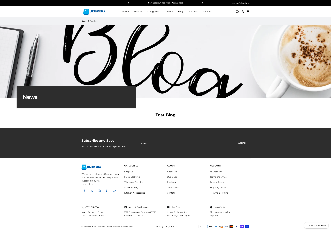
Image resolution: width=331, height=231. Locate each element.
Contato (171, 193)
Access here (177, 3)
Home (125, 11)
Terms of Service (218, 177)
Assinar (242, 143)
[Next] (202, 3)
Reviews (171, 182)
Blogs (181, 11)
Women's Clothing (134, 182)
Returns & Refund (219, 193)
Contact (207, 11)
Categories (153, 11)
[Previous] (128, 3)
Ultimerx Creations (96, 226)
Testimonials (173, 187)
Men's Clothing (132, 177)
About (170, 11)
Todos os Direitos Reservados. (120, 226)
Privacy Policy (217, 182)
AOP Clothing (131, 187)
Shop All (138, 11)
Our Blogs (172, 177)
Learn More (87, 184)
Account (193, 11)
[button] (237, 11)
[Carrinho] (248, 11)
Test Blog (93, 21)
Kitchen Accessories (134, 193)
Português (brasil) (239, 3)
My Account (216, 171)
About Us (172, 171)
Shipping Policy (218, 187)
